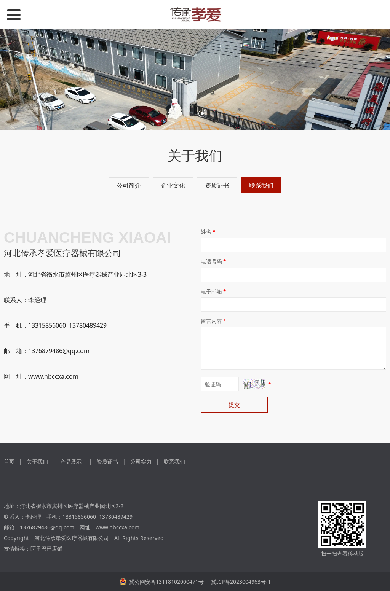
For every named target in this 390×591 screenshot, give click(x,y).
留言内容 (213, 321)
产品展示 (71, 461)
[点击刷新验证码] (254, 384)
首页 (9, 461)
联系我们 (261, 185)
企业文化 (173, 185)
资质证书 (217, 185)
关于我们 (37, 461)
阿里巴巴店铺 (46, 548)
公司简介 (129, 185)
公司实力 (141, 461)
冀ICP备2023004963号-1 (240, 581)
